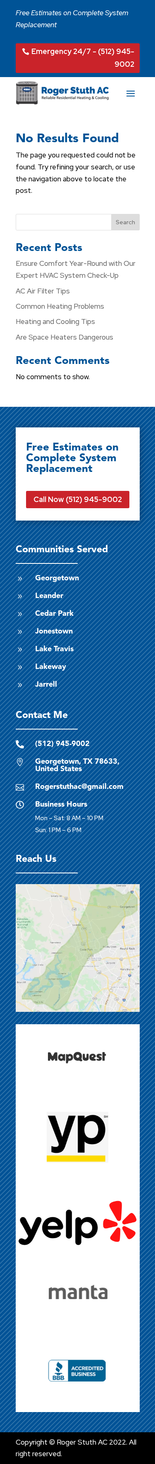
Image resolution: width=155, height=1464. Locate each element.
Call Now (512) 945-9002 (77, 499)
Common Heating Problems (60, 306)
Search (125, 222)
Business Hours (61, 804)
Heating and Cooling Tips (55, 321)
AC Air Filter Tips (43, 291)
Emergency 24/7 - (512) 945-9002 (82, 58)
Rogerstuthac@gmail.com (79, 787)
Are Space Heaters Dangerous (64, 337)
